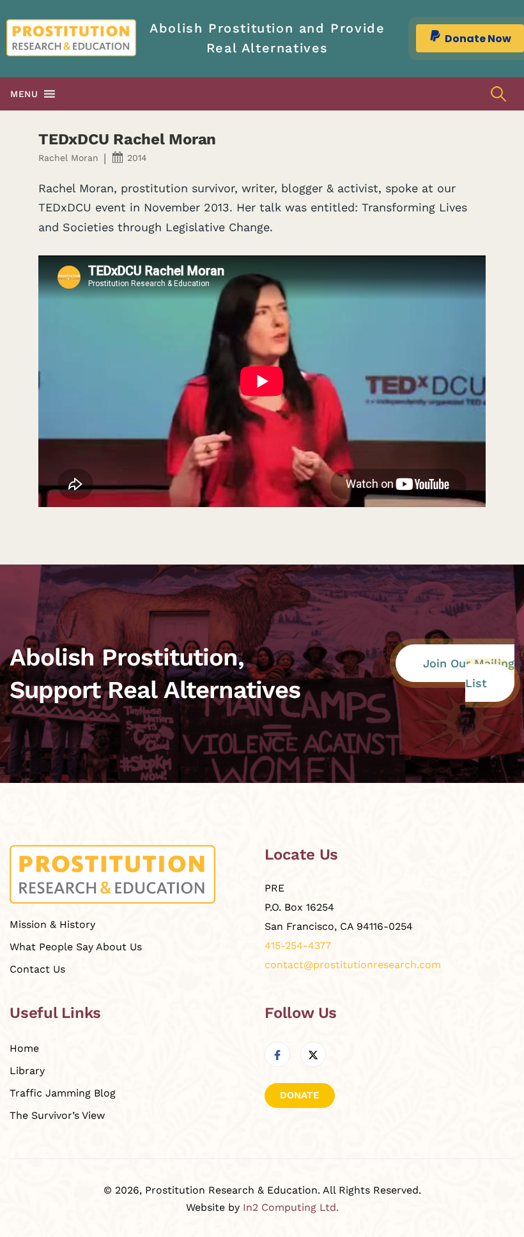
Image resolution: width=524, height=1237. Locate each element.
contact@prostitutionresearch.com (353, 965)
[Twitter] (313, 1054)
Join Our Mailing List (468, 673)
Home (24, 1048)
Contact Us (37, 969)
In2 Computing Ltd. (291, 1207)
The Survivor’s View (57, 1115)
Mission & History (52, 924)
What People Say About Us (76, 947)
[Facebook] (277, 1054)
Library (27, 1071)
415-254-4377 (298, 945)
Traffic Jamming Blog (63, 1093)
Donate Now (478, 38)
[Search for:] (498, 93)
